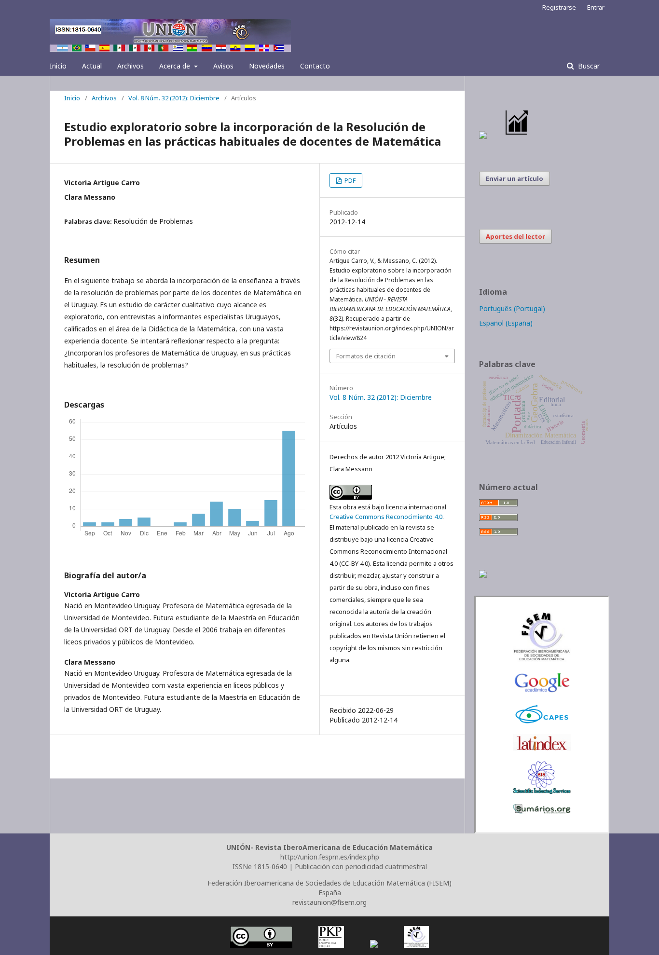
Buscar (588, 65)
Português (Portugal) (512, 308)
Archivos (130, 65)
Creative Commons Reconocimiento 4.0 (386, 516)
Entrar (595, 7)
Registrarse (559, 7)
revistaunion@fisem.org (329, 902)
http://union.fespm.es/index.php (329, 856)
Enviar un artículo (514, 178)
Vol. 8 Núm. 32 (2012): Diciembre (174, 98)
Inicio (58, 65)
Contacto (315, 65)
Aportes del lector (515, 236)
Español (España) (506, 322)
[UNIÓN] (542, 659)
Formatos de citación (366, 356)
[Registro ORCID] (483, 575)
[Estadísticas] (517, 136)
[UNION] (542, 811)
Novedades (267, 65)
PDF (349, 180)
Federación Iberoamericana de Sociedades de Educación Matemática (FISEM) (329, 882)
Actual (92, 65)
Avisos (223, 65)
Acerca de (175, 65)
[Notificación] (483, 136)
